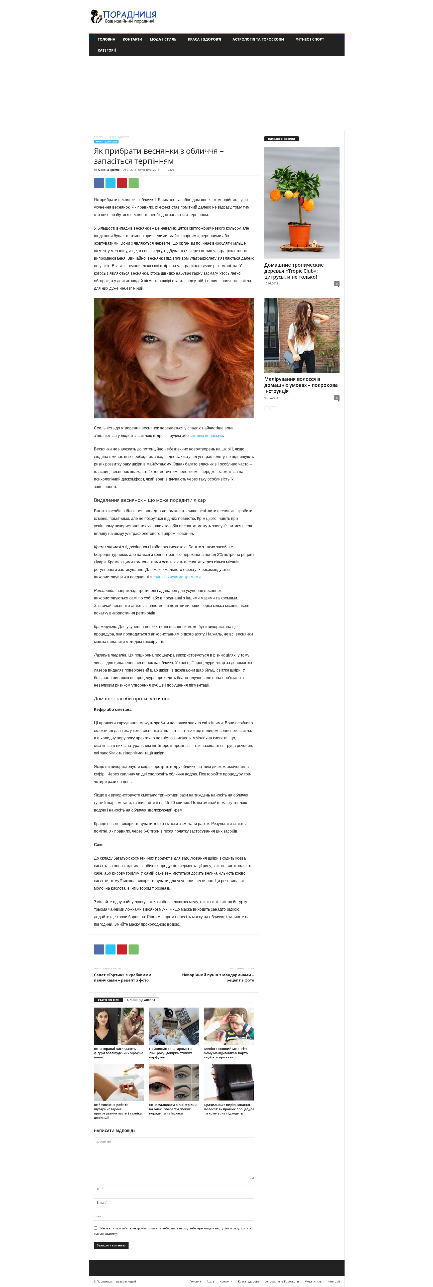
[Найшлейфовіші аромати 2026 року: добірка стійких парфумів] (174, 1026)
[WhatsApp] (134, 183)
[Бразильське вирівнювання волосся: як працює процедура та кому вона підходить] (229, 1082)
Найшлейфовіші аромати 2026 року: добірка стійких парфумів (170, 1052)
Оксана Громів (109, 170)
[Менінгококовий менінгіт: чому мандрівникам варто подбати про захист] (229, 1026)
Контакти (132, 39)
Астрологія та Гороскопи (258, 39)
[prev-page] (245, 1000)
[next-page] (251, 1000)
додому (98, 136)
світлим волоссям (206, 435)
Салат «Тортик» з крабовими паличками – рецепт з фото (122, 977)
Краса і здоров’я (204, 39)
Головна (106, 39)
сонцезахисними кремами (177, 577)
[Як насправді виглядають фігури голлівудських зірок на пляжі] (119, 1026)
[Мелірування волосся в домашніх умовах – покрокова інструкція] (302, 335)
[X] (110, 183)
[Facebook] (99, 183)
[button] (337, 44)
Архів (210, 1281)
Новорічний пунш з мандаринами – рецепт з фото (218, 977)
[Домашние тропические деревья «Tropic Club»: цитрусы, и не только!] (302, 203)
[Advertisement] (216, 93)
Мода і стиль (163, 39)
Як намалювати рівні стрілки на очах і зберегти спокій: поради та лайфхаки (173, 1108)
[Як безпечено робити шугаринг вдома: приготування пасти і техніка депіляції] (119, 1082)
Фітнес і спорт (310, 39)
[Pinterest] (122, 183)
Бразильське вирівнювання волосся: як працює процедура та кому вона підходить (229, 1108)
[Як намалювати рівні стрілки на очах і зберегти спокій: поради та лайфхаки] (174, 1082)
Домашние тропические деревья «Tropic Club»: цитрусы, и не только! (294, 271)
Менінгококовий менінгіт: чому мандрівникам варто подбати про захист (226, 1052)
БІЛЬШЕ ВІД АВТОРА (141, 1000)
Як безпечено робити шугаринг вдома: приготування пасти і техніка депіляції (118, 1111)
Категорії (107, 50)
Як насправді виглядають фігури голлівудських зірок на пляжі (118, 1052)
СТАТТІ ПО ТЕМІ (108, 1000)
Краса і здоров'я (106, 141)
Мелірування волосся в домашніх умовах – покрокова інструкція (301, 385)
